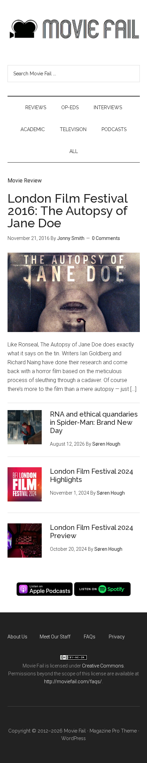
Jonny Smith (70, 238)
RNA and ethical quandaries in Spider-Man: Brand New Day (94, 422)
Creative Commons (103, 666)
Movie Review (25, 180)
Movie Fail (74, 29)
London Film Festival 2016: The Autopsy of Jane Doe (68, 210)
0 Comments (106, 238)
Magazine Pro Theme (113, 731)
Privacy (117, 636)
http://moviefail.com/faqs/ (73, 681)
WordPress (73, 738)
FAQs (89, 636)
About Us (17, 636)
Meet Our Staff (55, 636)
